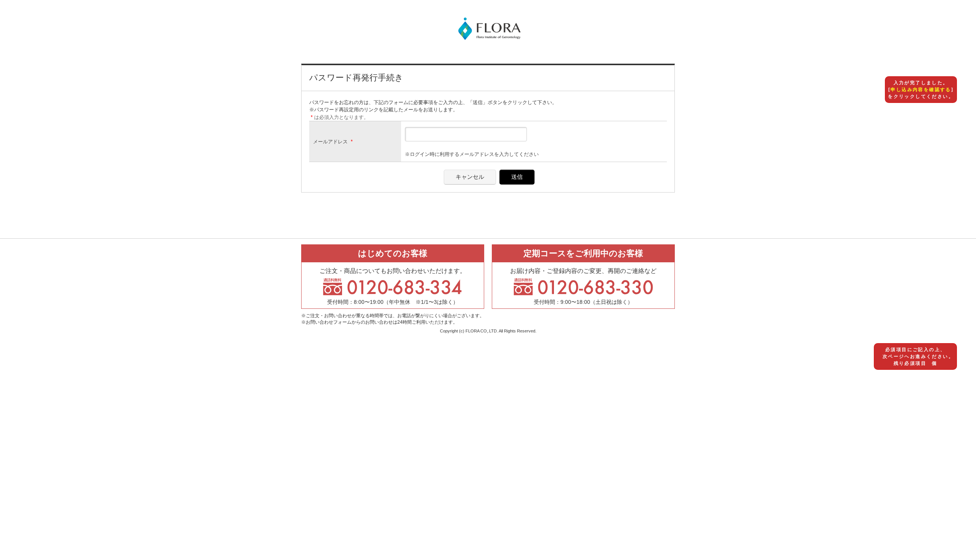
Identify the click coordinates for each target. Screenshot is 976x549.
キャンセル (470, 176)
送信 (517, 176)
